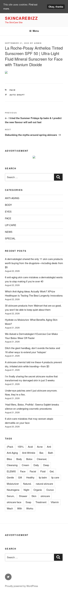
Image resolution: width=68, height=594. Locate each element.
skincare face (14, 502)
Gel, (52, 471)
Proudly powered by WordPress (21, 586)
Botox (29, 459)
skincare (45, 496)
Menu (36, 30)
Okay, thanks (56, 6)
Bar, (41, 452)
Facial (33, 471)
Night (26, 489)
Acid (30, 446)
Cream (25, 465)
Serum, (11, 496)
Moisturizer (13, 483)
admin (38, 43)
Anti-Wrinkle (28, 452)
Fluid (42, 471)
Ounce (50, 489)
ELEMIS (11, 471)
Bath (50, 452)
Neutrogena (13, 489)
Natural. (27, 483)
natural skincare (44, 483)
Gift (20, 477)
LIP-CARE (10, 225)
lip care (55, 477)
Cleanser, (42, 459)
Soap (28, 502)
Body (19, 459)
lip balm (43, 477)
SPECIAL (10, 238)
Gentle (10, 477)
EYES (8, 211)
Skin (34, 496)
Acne (40, 446)
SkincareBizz (21, 18)
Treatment (40, 502)
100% (20, 446)
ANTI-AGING (12, 198)
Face (22, 471)
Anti (49, 446)
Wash (10, 508)
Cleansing (12, 465)
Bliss (9, 459)
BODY (8, 204)
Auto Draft (17, 95)
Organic (38, 489)
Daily (36, 465)
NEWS (8, 231)
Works (29, 508)
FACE (13, 90)
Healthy (30, 477)
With (19, 508)
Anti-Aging (12, 452)
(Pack (10, 446)
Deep (46, 465)
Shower (23, 496)
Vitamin (55, 502)
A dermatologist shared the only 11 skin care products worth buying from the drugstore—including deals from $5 (34, 263)
